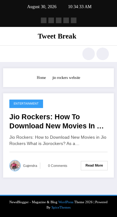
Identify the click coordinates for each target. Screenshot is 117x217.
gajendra (30, 166)
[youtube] (73, 20)
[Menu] (11, 53)
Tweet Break (57, 36)
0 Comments (57, 166)
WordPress (65, 202)
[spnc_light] (102, 54)
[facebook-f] (43, 20)
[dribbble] (58, 20)
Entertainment (26, 103)
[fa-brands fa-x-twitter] (51, 20)
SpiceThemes (61, 207)
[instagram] (66, 20)
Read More (94, 165)
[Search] (88, 54)
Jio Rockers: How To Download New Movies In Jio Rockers (58, 122)
